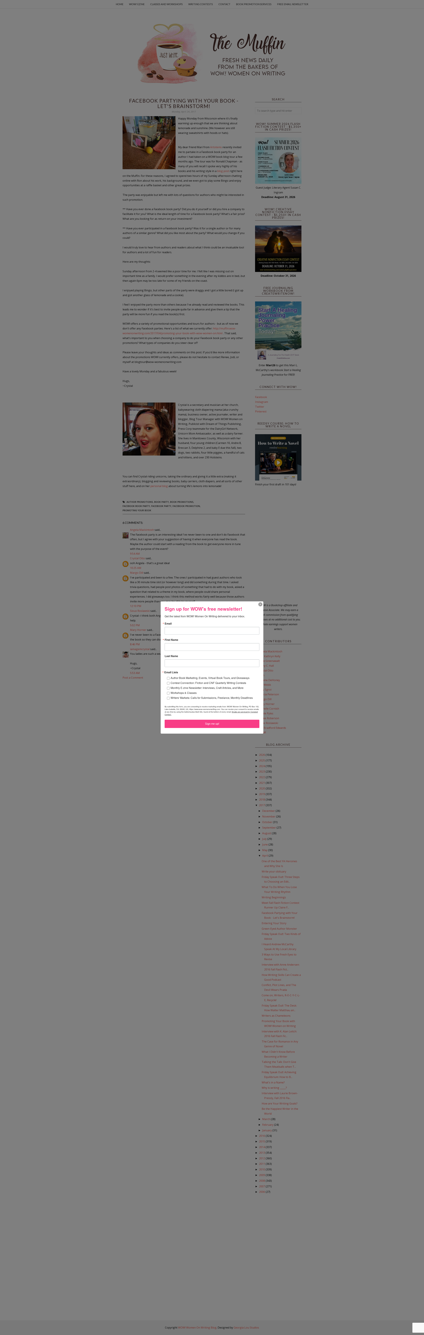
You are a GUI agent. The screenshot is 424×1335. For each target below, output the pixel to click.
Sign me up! (212, 723)
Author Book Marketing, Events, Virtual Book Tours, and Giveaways (210, 678)
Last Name (171, 656)
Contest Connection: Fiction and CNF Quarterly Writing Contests (208, 683)
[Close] (260, 604)
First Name (171, 639)
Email (168, 623)
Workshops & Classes (184, 693)
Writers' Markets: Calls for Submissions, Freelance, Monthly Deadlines (212, 698)
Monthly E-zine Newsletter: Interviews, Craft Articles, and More (207, 688)
